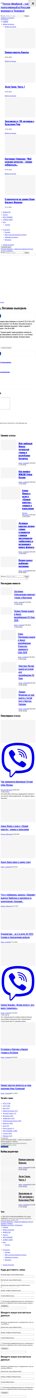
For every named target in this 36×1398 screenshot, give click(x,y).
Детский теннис (9, 1113)
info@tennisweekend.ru (19, 1143)
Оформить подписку (7, 18)
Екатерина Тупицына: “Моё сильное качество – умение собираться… (18, 161)
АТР (6, 1106)
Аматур (5, 215)
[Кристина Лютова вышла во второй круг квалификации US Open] (9, 667)
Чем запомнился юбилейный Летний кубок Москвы (17, 783)
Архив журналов (8, 245)
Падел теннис (8, 1128)
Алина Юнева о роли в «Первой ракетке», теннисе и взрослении (28, 499)
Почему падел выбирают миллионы (25, 563)
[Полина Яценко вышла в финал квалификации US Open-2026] (6, 611)
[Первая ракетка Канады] (20, 38)
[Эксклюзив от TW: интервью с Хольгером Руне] (20, 107)
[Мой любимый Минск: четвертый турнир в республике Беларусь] (9, 445)
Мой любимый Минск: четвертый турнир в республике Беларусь (25, 451)
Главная (5, 22)
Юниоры (7, 1136)
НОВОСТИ (6, 212)
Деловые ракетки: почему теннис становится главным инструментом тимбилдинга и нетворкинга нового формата (27, 535)
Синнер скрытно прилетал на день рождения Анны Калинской (16, 1086)
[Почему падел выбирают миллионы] (9, 561)
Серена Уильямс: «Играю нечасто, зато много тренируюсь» (17, 1006)
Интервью (8, 1116)
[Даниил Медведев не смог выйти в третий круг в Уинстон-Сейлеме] (9, 693)
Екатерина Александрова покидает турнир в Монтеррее (24, 594)
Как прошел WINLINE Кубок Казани (25, 474)
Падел (6, 1126)
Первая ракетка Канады (17, 52)
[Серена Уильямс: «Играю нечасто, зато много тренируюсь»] (18, 954)
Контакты (8, 240)
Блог (4, 222)
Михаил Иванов (6, 906)
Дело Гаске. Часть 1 (15, 86)
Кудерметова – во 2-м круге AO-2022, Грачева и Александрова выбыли (17, 935)
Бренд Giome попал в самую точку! (16, 862)
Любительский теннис (12, 1121)
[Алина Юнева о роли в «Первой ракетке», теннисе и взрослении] (10, 493)
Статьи (7, 1133)
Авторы (7, 225)
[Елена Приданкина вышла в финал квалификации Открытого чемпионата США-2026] (8, 635)
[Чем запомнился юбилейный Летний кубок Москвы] (18, 731)
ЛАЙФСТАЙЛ (8, 220)
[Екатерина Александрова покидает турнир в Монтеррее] (6, 591)
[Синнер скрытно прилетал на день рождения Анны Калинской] (18, 1069)
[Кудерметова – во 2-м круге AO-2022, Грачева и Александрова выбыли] (18, 918)
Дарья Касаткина (6, 347)
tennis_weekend (23, 463)
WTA (7, 1103)
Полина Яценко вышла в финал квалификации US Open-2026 (24, 615)
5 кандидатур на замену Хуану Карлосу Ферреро (20, 200)
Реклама (7, 232)
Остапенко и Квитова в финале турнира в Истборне (14, 1050)
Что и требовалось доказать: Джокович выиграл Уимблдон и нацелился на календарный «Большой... (18, 898)
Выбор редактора (8, 24)
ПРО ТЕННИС (8, 217)
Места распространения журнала (15, 235)
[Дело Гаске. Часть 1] (20, 73)
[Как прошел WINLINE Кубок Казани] (9, 473)
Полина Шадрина (25, 514)
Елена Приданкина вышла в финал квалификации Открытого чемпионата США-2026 (26, 643)
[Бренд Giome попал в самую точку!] (18, 846)
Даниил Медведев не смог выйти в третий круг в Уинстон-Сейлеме (26, 698)
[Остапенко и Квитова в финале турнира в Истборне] (18, 1033)
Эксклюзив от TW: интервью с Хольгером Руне (19, 122)
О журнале (6, 230)
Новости (8, 1123)
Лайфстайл (8, 1118)
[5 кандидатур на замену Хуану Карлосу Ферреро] (20, 185)
